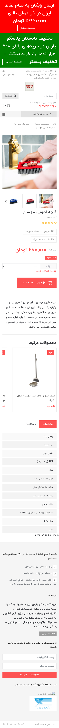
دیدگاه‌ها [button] (31, 424)
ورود (14, 74)
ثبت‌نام (6, 74)
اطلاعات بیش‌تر (13, 62)
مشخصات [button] (48, 424)
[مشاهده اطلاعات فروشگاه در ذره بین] (46, 694)
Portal (36, 724)
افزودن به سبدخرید (34, 282)
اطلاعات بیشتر (28, 28)
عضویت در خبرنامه (29, 674)
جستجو (9, 96)
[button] (6, 105)
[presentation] (53, 201)
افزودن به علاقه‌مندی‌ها (38, 231)
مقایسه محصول (42, 239)
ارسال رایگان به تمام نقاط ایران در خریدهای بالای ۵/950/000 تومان (29, 13)
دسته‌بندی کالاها (40, 114)
